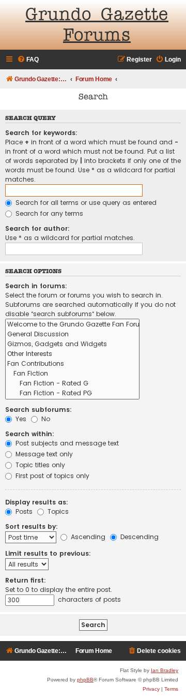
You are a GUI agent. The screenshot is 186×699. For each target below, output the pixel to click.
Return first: (25, 580)
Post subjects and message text (66, 443)
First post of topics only (51, 475)
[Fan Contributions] (72, 364)
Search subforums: (38, 409)
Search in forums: (36, 285)
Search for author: (37, 228)
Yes (19, 418)
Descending (138, 536)
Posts (23, 511)
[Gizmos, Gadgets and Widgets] (72, 344)
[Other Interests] (72, 354)
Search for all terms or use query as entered (85, 202)
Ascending (87, 536)
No (44, 418)
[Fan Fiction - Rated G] (72, 384)
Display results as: (36, 502)
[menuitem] (28, 60)
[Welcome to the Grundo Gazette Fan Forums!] (72, 325)
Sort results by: (31, 526)
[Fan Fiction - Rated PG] (72, 393)
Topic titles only (39, 464)
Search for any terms (48, 213)
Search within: (29, 433)
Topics (57, 511)
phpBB (85, 679)
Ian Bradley (164, 670)
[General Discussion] (72, 334)
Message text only (43, 454)
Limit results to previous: (48, 553)
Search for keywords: (41, 132)
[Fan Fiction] (72, 374)
